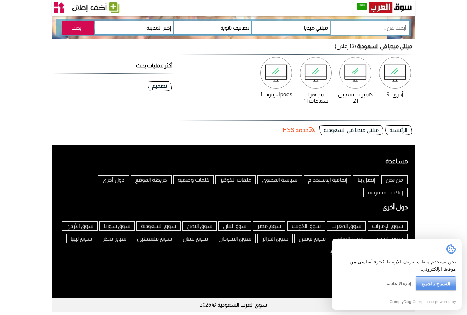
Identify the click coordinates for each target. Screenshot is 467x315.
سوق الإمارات (387, 226)
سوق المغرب (346, 226)
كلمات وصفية (193, 180)
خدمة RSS (296, 130)
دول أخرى (113, 180)
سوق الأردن (79, 226)
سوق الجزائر (275, 239)
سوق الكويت (306, 226)
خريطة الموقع (151, 180)
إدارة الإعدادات (399, 283)
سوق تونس (312, 239)
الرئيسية (398, 130)
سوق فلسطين (154, 239)
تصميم (159, 86)
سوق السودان (234, 239)
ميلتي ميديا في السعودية (351, 130)
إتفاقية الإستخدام (327, 180)
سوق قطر (114, 239)
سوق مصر (269, 226)
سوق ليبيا (81, 239)
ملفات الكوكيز (235, 180)
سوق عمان (195, 239)
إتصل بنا (366, 180)
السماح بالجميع (436, 283)
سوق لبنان (234, 226)
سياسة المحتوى (279, 180)
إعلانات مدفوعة (385, 192)
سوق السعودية (158, 226)
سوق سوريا (117, 226)
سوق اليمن (199, 226)
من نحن (394, 180)
